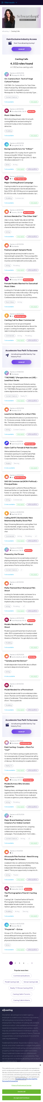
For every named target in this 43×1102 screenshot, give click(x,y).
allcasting (5, 31)
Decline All (21, 1091)
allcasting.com (23, 1048)
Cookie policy (21, 1079)
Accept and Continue (21, 1098)
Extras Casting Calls (31, 982)
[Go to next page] (32, 963)
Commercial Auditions (21, 976)
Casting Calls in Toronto (21, 994)
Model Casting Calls (12, 982)
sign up (21, 49)
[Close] (40, 1065)
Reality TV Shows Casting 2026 (21, 988)
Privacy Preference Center (21, 1085)
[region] (21, 1082)
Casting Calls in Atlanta (21, 1000)
